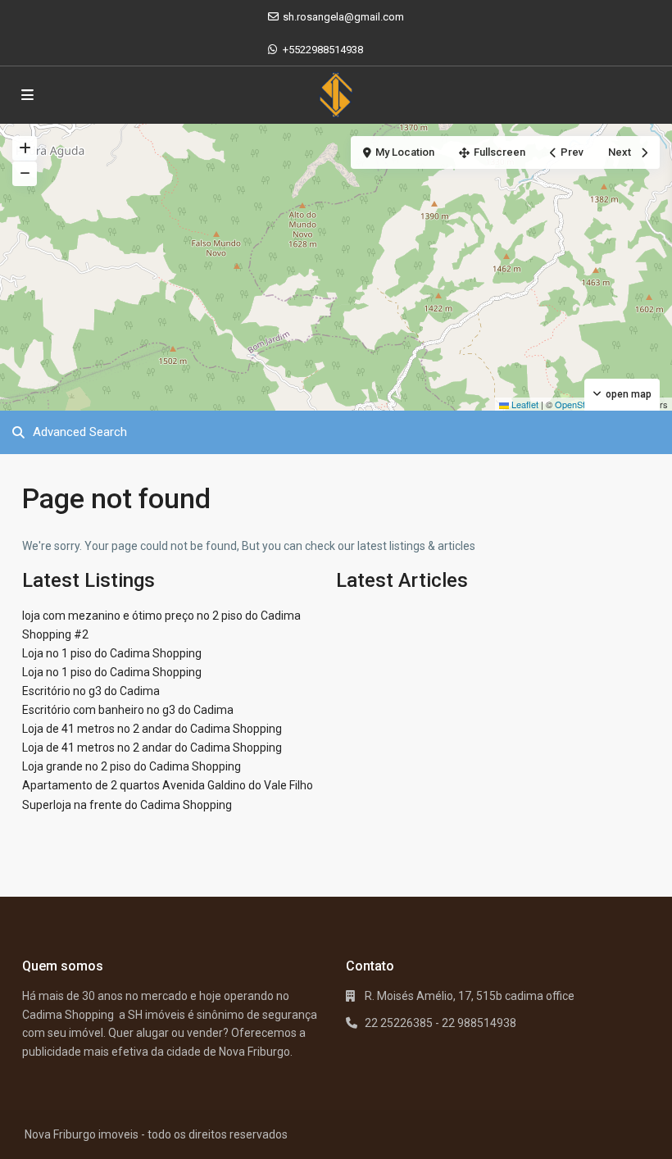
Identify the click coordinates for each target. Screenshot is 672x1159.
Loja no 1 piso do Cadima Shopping (112, 653)
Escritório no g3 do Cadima (91, 691)
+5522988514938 (323, 49)
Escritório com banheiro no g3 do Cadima (128, 709)
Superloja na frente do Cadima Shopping (127, 804)
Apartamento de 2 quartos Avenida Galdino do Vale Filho (167, 785)
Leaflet (523, 404)
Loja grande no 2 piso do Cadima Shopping (131, 766)
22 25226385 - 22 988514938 (440, 1022)
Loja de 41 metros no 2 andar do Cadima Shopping (152, 728)
